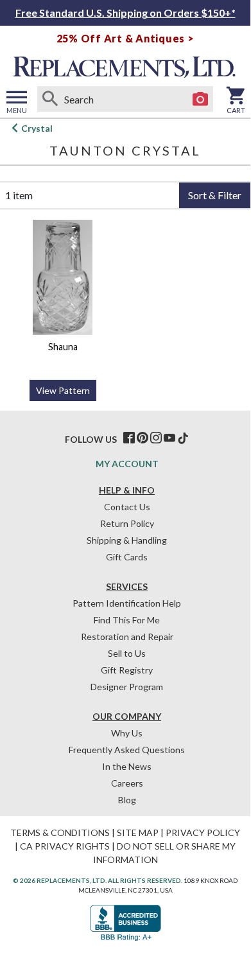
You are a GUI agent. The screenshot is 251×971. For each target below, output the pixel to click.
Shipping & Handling (127, 540)
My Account (127, 463)
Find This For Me (127, 619)
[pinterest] (142, 438)
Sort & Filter (214, 195)
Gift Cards (127, 556)
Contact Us (127, 506)
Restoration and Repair (127, 636)
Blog (127, 799)
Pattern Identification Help (127, 603)
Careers (127, 783)
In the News (126, 766)
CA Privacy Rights (65, 846)
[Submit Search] (50, 99)
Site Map (138, 832)
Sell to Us (127, 653)
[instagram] (156, 438)
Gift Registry (127, 669)
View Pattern (63, 390)
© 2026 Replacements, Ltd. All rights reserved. (97, 880)
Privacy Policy (203, 832)
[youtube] (169, 438)
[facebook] (129, 438)
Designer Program (127, 686)
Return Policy (127, 523)
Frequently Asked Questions (127, 749)
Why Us (127, 732)
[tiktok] (183, 438)
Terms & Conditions (60, 832)
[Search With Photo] (200, 99)
